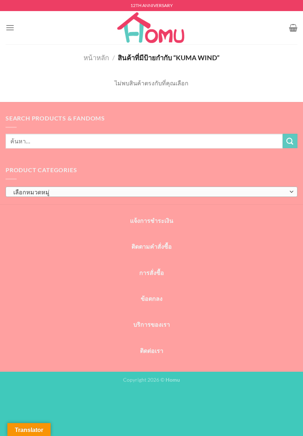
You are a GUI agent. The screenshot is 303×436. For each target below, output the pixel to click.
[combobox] (151, 192)
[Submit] (290, 141)
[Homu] (151, 28)
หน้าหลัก (96, 58)
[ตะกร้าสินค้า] (293, 28)
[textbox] (149, 192)
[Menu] (10, 27)
